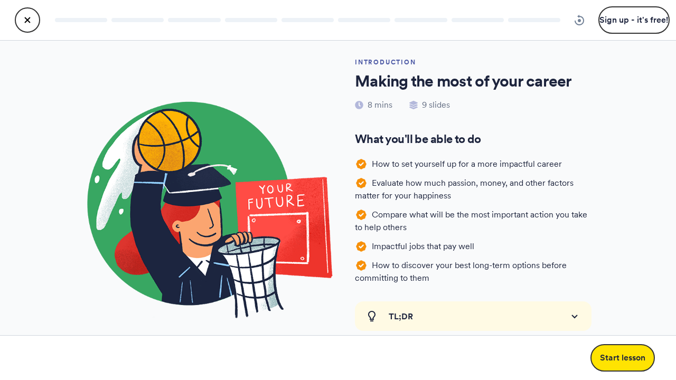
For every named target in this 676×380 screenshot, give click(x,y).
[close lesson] (27, 20)
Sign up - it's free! (633, 20)
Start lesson (622, 358)
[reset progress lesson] (579, 20)
